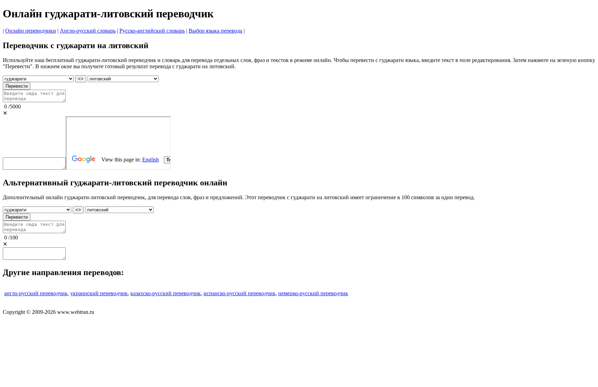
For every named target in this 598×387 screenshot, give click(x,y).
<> (80, 78)
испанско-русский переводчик (239, 293)
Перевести (17, 86)
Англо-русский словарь (88, 31)
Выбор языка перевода (215, 31)
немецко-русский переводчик (313, 293)
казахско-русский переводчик (165, 293)
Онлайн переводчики (30, 31)
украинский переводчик (99, 293)
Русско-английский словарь (152, 31)
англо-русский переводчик (35, 293)
